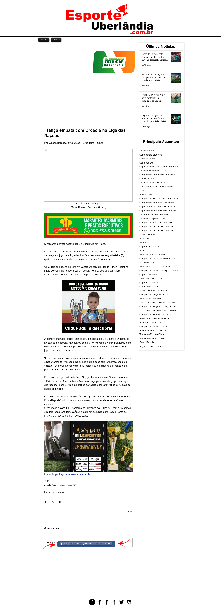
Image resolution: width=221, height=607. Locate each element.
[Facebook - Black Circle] (92, 602)
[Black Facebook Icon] (99, 602)
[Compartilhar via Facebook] (45, 501)
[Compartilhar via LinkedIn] (60, 501)
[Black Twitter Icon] (121, 602)
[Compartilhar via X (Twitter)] (53, 501)
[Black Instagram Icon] (129, 602)
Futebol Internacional (54, 492)
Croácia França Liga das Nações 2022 (60, 485)
